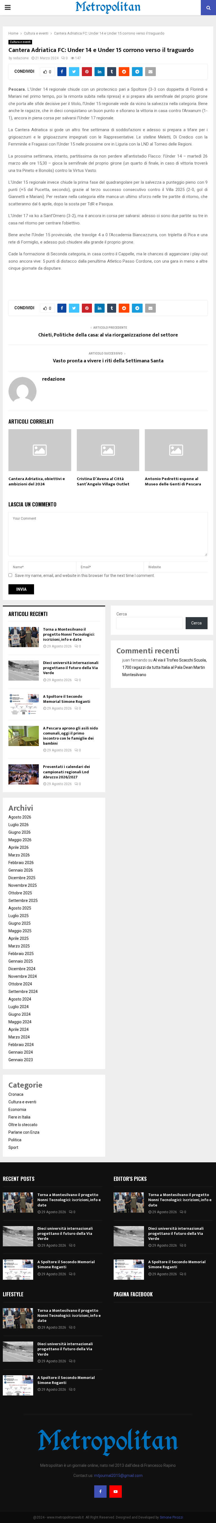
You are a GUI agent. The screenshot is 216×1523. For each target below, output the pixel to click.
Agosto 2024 (19, 999)
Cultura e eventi (20, 42)
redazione (21, 58)
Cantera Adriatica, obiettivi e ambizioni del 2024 (36, 481)
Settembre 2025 (23, 900)
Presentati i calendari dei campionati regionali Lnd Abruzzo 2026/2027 (66, 771)
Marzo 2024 (19, 1037)
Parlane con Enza (23, 1132)
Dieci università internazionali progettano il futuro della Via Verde (70, 668)
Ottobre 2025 (20, 893)
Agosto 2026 (19, 817)
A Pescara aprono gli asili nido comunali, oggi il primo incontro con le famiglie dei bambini (70, 736)
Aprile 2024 (18, 1029)
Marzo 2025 (19, 946)
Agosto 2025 (19, 908)
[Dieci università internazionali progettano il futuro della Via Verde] (23, 670)
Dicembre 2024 (21, 969)
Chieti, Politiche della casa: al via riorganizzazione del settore (108, 335)
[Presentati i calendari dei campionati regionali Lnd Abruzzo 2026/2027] (23, 774)
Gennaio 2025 (20, 961)
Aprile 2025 (18, 938)
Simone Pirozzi (171, 1517)
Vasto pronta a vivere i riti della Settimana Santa (108, 361)
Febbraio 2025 (21, 953)
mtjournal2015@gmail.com (118, 1475)
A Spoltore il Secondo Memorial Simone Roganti (66, 699)
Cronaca (15, 1094)
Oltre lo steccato (22, 1124)
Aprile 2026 (18, 847)
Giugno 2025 (19, 923)
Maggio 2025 (20, 931)
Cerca (121, 614)
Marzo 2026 (19, 855)
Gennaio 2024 (20, 1052)
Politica (14, 1140)
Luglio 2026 (18, 824)
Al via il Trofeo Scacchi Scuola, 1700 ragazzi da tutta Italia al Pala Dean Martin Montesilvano (164, 667)
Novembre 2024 (22, 976)
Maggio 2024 (20, 1022)
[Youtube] (115, 1491)
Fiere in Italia (19, 1117)
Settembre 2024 (23, 991)
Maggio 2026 (20, 840)
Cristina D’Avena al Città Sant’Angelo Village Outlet (103, 481)
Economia (17, 1109)
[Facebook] (100, 1491)
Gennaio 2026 (20, 870)
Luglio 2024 (18, 1006)
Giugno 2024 (19, 1014)
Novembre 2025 (22, 885)
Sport (13, 1147)
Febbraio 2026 (21, 862)
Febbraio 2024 (21, 1044)
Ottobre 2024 (20, 984)
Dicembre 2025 (21, 878)
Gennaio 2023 (20, 1060)
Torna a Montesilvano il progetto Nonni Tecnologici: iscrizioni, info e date (69, 634)
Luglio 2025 (18, 915)
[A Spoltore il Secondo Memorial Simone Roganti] (23, 704)
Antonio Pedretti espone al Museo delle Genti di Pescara (173, 481)
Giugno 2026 (19, 832)
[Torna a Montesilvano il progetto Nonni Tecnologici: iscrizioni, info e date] (23, 637)
